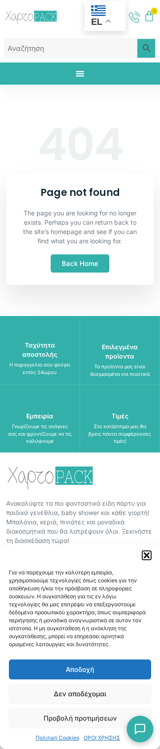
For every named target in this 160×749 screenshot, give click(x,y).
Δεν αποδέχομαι (80, 694)
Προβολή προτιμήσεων (80, 718)
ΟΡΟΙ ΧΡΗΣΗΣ (102, 737)
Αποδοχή (80, 669)
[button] (146, 555)
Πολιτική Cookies (57, 737)
